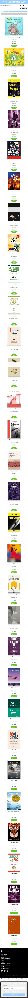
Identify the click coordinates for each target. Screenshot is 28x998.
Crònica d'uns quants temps (14, 656)
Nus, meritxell (14, 473)
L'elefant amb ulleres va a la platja (14, 37)
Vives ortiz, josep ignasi (14, 442)
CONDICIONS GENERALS (5, 965)
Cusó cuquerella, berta (14, 411)
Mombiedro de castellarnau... (14, 318)
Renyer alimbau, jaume (14, 349)
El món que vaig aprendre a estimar (14, 439)
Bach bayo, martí (14, 256)
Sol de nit (14, 749)
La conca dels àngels (14, 408)
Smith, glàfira (14, 566)
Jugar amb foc (14, 873)
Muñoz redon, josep (14, 752)
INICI (1, 952)
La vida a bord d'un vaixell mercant (14, 811)
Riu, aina (14, 163)
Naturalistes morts (14, 377)
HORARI (2, 966)
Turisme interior (14, 935)
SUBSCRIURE (14, 994)
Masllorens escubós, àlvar (14, 721)
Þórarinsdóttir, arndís (14, 845)
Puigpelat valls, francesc (14, 101)
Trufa (14, 563)
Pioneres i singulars (14, 501)
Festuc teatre (14, 70)
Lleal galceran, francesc (14, 814)
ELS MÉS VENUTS (4, 957)
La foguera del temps (14, 842)
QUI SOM (2, 960)
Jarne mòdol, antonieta (14, 504)
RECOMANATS (3, 955)
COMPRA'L (14, 45)
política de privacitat (18, 991)
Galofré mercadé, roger (14, 132)
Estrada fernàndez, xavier (14, 287)
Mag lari (14, 194)
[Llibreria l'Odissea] (5, 5)
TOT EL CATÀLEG (4, 954)
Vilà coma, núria (14, 783)
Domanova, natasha (14, 39)
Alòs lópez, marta (14, 535)
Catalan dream (14, 687)
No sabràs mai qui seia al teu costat (14, 594)
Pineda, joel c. (14, 690)
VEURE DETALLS (14, 913)
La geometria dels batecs (14, 904)
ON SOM (2, 962)
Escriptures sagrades (14, 718)
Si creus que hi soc (14, 625)
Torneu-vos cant (14, 470)
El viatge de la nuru (14, 67)
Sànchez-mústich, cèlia (14, 628)
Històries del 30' (14, 780)
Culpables (14, 532)
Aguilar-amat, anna (14, 380)
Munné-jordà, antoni (14, 659)
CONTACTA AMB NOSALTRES (6, 963)
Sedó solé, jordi (14, 597)
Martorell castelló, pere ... (14, 225)
